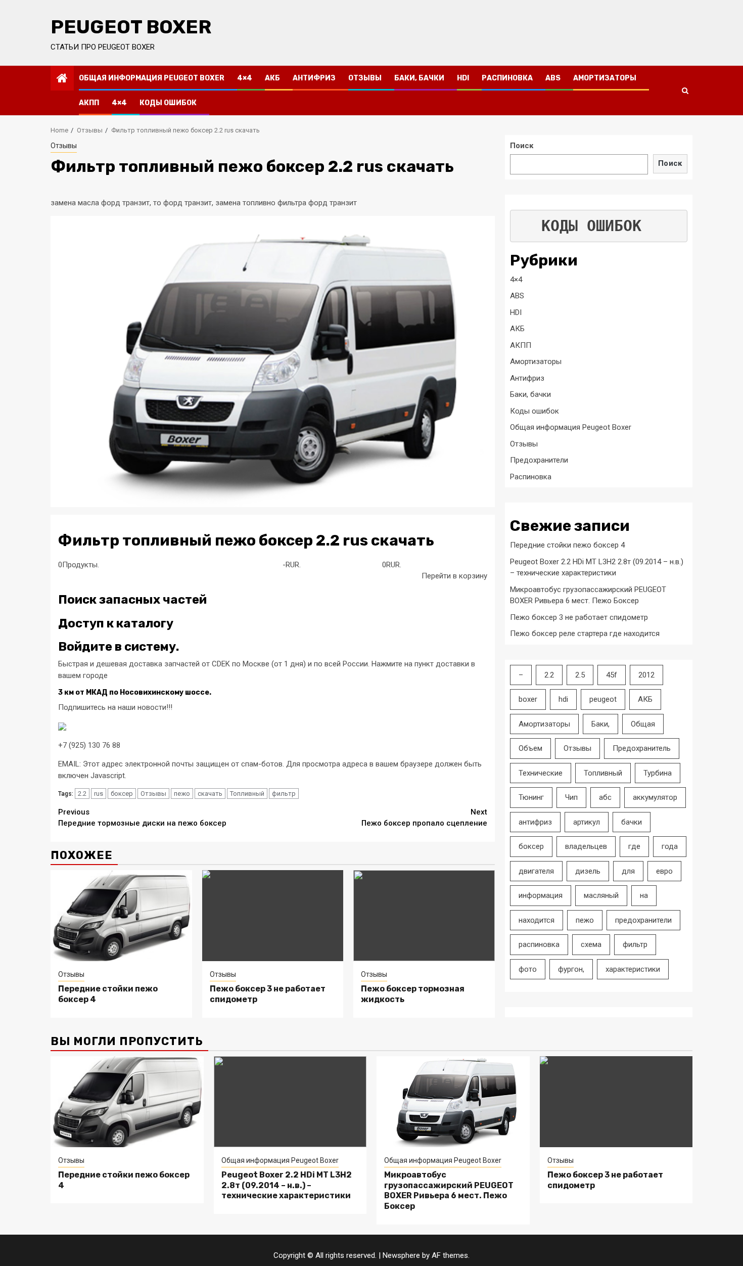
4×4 (244, 78)
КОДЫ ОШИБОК (591, 226)
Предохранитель (642, 748)
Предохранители (539, 460)
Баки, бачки (419, 78)
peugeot (603, 699)
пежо (182, 793)
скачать (210, 793)
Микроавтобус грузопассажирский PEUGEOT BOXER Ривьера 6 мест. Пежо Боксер (449, 1190)
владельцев (586, 846)
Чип (571, 797)
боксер (122, 793)
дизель (587, 871)
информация (541, 895)
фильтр (284, 793)
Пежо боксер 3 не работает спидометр (579, 617)
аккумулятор (655, 797)
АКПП (89, 103)
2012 (646, 675)
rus (98, 793)
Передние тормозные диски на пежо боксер (142, 817)
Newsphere (401, 1255)
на (644, 895)
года (670, 846)
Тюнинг (531, 797)
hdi (563, 699)
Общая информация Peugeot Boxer (151, 78)
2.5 (580, 675)
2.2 (82, 793)
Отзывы (365, 78)
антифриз (535, 822)
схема (591, 944)
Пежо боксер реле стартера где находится (585, 633)
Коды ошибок (168, 103)
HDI (463, 78)
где (634, 846)
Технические (541, 773)
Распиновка (507, 78)
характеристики (633, 969)
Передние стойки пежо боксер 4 (567, 545)
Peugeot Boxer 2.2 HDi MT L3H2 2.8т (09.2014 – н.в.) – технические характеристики (286, 1185)
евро (664, 871)
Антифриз (314, 78)
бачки (631, 822)
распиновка (539, 944)
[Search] (685, 90)
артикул (586, 822)
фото (528, 969)
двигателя (536, 871)
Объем (530, 748)
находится (536, 920)
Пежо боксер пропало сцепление (424, 817)
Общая (643, 724)
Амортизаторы (604, 78)
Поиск (521, 145)
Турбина (657, 773)
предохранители (643, 920)
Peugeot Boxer (131, 26)
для (628, 871)
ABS (553, 78)
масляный (601, 895)
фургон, (571, 969)
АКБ (272, 78)
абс (605, 797)
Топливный (247, 793)
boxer (528, 699)
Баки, (600, 724)
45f (611, 675)
